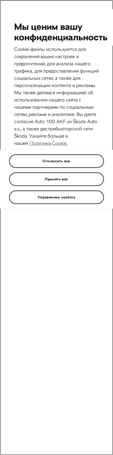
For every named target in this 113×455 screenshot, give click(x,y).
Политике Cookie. (48, 143)
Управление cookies (57, 197)
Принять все (56, 179)
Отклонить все (56, 161)
